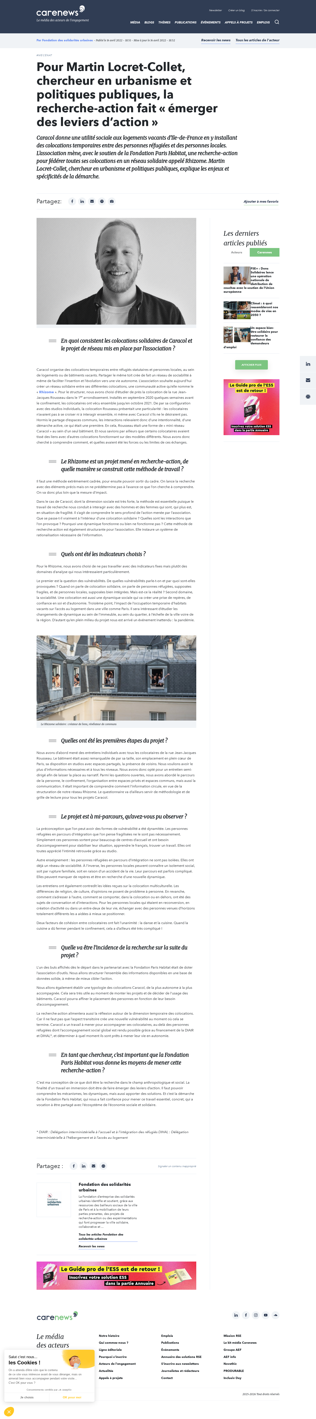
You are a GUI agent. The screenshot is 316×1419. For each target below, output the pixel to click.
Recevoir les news (215, 40)
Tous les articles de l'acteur (257, 40)
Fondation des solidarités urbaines (67, 40)
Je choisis (27, 1397)
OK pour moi (72, 1397)
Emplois (263, 22)
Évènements (211, 22)
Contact (167, 1378)
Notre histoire (109, 1335)
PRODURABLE (234, 1371)
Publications (185, 22)
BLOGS (149, 22)
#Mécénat (44, 55)
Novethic (230, 1363)
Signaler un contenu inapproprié (177, 1166)
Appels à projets (239, 22)
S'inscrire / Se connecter (265, 10)
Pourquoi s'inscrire (113, 1357)
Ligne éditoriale (110, 1349)
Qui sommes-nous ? (113, 1342)
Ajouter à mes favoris (261, 201)
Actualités (106, 1371)
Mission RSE (232, 1335)
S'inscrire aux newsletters (180, 1363)
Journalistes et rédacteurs (180, 1371)
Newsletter (215, 10)
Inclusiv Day (232, 1378)
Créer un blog (236, 10)
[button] (9, 1412)
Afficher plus (251, 364)
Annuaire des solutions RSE (181, 1357)
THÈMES (164, 22)
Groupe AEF (232, 1349)
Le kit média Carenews (240, 1342)
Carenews (264, 252)
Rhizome (46, 392)
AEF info (230, 1357)
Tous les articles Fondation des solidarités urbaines (101, 1236)
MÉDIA (135, 22)
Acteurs (236, 252)
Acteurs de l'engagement (117, 1363)
